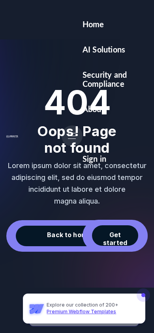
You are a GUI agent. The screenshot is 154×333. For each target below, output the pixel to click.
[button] (72, 135)
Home (93, 25)
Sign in (94, 159)
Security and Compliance (105, 79)
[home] (12, 136)
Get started (115, 238)
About (93, 110)
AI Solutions (104, 50)
